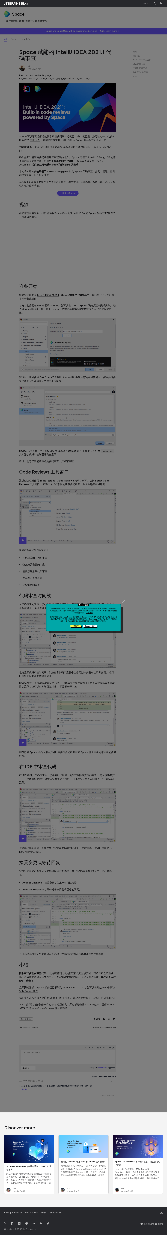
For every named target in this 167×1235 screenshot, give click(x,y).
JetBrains (27, 1229)
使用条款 (64, 619)
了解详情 (89, 613)
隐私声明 (56, 619)
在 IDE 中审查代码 (140, 68)
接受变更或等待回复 (141, 72)
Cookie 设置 (90, 626)
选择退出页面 (85, 621)
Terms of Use (31, 1212)
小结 (135, 76)
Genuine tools (57, 1212)
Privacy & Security (13, 1212)
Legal (43, 1212)
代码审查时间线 (139, 64)
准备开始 (136, 56)
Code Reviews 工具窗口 (142, 60)
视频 (135, 52)
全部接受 (76, 626)
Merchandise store (153, 1225)
